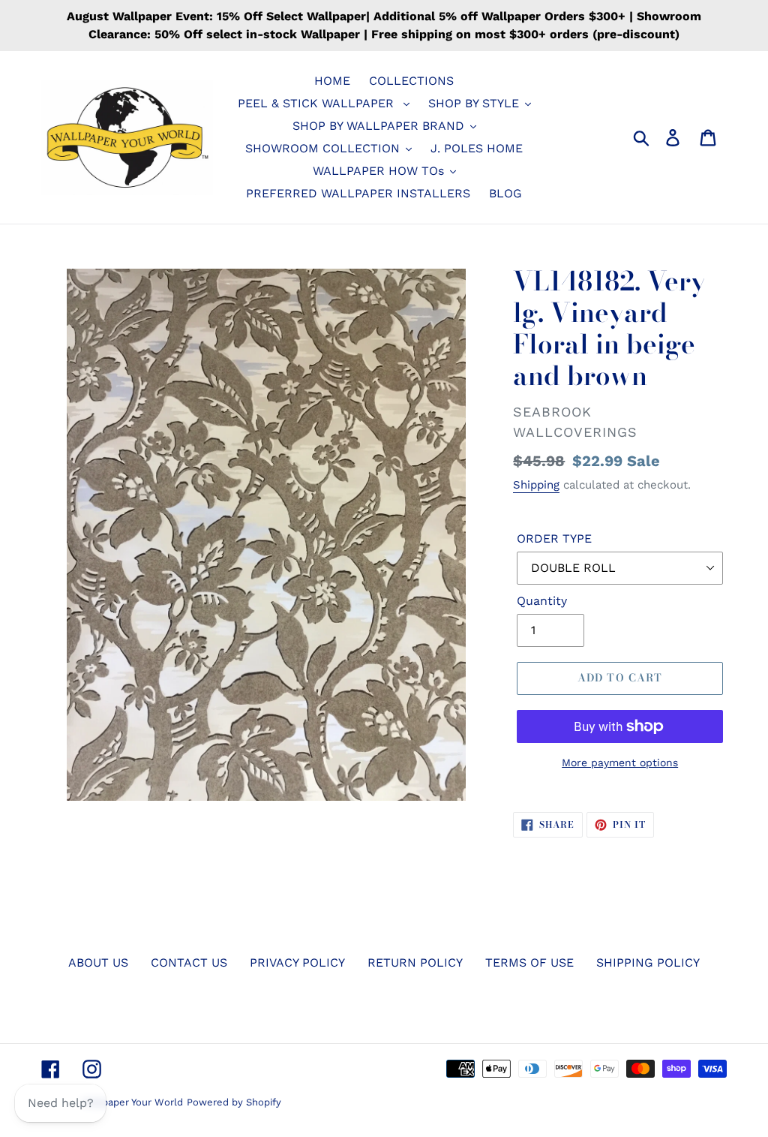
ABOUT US (98, 962)
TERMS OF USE (529, 962)
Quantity (542, 601)
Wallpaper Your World (132, 1102)
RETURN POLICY (415, 962)
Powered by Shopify (234, 1102)
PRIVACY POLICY (297, 962)
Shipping (536, 485)
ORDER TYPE (554, 538)
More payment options (620, 762)
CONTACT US (189, 962)
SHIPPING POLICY (648, 962)
